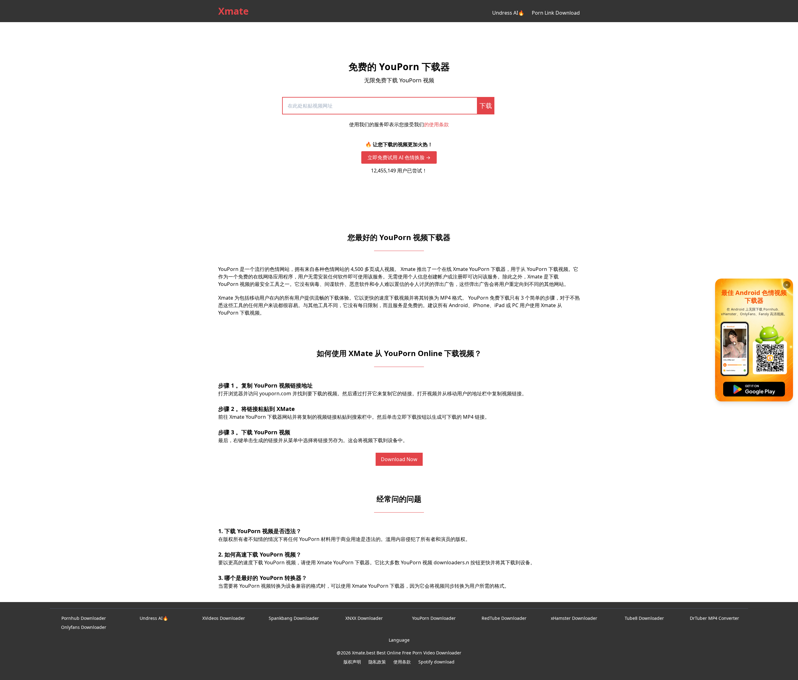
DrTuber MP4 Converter (714, 618)
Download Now (399, 459)
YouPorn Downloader (434, 618)
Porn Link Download (556, 12)
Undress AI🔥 (508, 12)
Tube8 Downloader (644, 618)
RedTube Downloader (504, 618)
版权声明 (352, 662)
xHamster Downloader (574, 618)
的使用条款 (436, 124)
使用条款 (402, 662)
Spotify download (436, 662)
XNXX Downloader (364, 618)
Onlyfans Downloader (83, 627)
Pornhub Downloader (83, 618)
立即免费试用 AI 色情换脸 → (399, 157)
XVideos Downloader (223, 618)
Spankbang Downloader (294, 618)
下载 (485, 105)
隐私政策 (377, 662)
